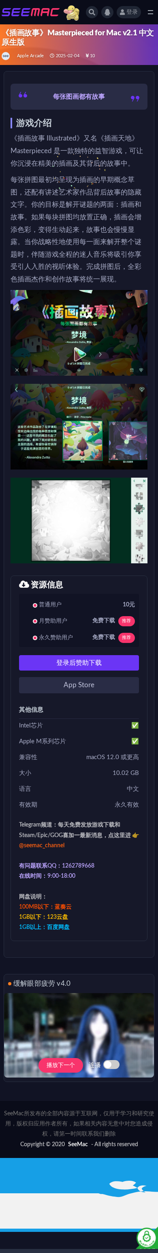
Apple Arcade (30, 56)
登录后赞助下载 (79, 663)
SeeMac (78, 1144)
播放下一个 (61, 1065)
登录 (132, 12)
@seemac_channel (41, 845)
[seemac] (6, 56)
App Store (79, 685)
